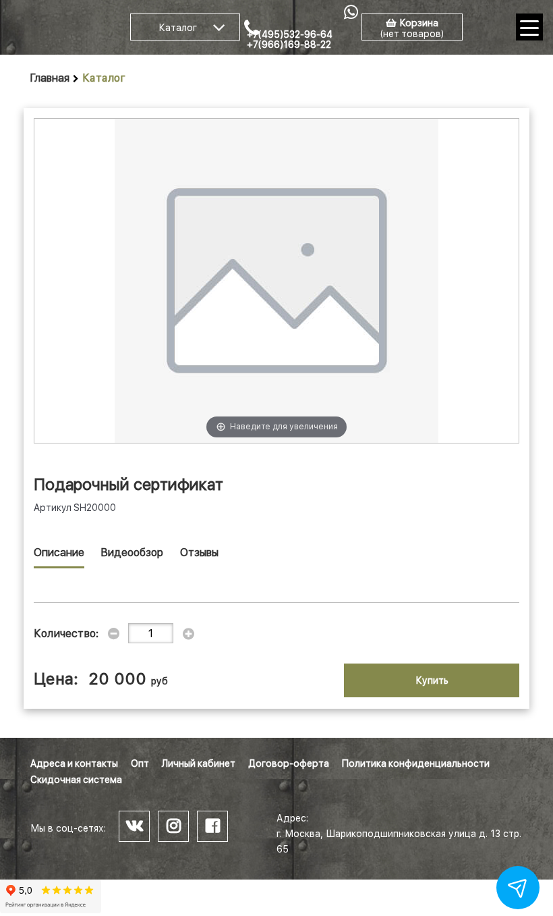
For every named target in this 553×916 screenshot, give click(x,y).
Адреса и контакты (74, 763)
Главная (49, 78)
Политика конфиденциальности (416, 763)
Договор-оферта (288, 763)
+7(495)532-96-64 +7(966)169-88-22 (289, 39)
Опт (140, 763)
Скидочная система (76, 779)
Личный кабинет (198, 763)
